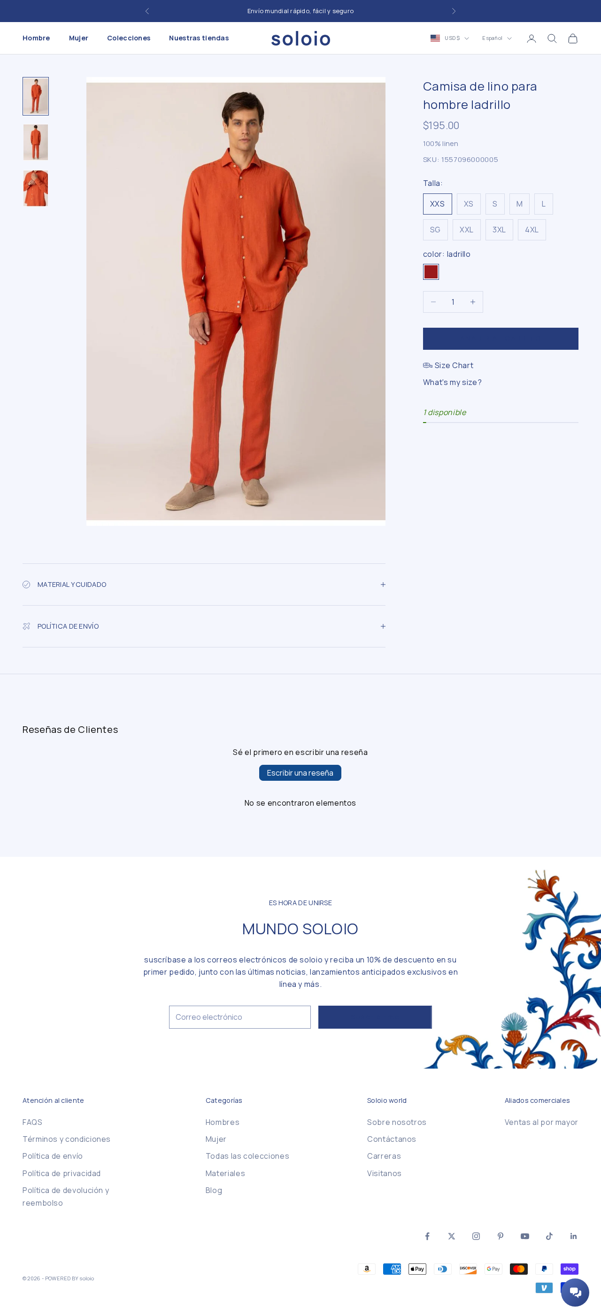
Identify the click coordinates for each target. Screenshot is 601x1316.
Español (492, 38)
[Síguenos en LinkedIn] (573, 1236)
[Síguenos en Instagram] (476, 1236)
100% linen (441, 143)
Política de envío (53, 1156)
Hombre (36, 38)
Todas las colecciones (247, 1156)
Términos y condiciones (67, 1139)
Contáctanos (391, 1139)
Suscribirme (375, 1017)
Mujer (78, 38)
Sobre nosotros (397, 1122)
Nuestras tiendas (199, 38)
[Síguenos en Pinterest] (500, 1236)
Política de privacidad (62, 1173)
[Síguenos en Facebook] (427, 1236)
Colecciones (128, 38)
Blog (214, 1190)
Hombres (222, 1122)
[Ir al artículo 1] (36, 96)
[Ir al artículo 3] (36, 188)
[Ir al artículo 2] (36, 142)
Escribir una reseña (300, 773)
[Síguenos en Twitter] (451, 1236)
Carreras (384, 1156)
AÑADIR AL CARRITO (501, 338)
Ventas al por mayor (541, 1122)
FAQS (33, 1122)
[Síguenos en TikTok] (549, 1236)
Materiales (225, 1173)
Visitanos (384, 1173)
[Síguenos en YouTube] (525, 1236)
